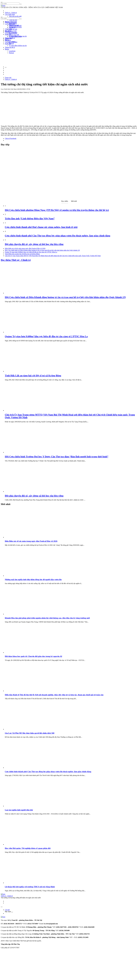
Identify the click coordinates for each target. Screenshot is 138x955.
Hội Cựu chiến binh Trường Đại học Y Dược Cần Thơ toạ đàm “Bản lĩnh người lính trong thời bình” (56, 456)
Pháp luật (8, 44)
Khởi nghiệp (13, 33)
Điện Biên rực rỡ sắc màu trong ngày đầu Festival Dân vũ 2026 (25, 248)
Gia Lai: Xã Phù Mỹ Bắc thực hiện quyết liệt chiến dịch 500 (29, 733)
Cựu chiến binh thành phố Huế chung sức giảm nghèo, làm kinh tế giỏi (41, 227)
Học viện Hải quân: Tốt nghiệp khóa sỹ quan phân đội (28, 848)
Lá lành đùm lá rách (15, 27)
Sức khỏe (8, 40)
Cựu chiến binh (10, 14)
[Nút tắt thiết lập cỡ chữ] (5, 67)
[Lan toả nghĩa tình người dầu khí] (20, 806)
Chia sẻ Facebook (10, 138)
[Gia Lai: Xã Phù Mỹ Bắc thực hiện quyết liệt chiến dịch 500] (20, 729)
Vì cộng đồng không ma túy (18, 45)
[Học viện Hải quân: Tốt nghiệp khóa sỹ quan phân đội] (20, 844)
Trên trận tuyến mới (15, 16)
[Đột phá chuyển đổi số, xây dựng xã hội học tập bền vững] (20, 491)
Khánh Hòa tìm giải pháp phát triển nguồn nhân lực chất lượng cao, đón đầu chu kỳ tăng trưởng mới (47, 618)
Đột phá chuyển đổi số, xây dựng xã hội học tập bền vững (34, 244)
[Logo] (3, 5)
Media (7, 49)
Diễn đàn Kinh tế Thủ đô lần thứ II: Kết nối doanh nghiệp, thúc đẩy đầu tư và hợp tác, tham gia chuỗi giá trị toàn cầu (54, 695)
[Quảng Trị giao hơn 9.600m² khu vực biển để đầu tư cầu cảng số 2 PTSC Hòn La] (20, 332)
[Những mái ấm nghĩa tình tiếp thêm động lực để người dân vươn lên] (20, 576)
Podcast (11, 43)
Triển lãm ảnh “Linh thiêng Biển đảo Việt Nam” (30, 218)
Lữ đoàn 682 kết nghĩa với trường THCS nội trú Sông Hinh (30, 887)
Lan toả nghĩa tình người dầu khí (19, 810)
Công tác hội (13, 20)
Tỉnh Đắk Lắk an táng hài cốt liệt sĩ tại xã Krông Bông (22, 254)
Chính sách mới (14, 35)
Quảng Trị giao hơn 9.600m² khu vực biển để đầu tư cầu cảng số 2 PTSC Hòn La (31, 252)
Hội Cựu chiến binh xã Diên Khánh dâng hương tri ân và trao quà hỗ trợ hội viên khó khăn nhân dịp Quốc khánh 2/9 (42, 250)
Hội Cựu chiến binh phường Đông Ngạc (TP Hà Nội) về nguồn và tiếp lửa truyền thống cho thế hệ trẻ (57, 210)
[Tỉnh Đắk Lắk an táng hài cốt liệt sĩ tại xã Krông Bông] (20, 371)
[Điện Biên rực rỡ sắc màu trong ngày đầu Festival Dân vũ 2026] (20, 537)
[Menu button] (1, 2)
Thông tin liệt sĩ (10, 47)
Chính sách (8, 29)
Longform (12, 51)
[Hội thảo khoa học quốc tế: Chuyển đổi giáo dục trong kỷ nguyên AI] (20, 652)
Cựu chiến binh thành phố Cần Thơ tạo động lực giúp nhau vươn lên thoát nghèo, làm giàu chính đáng (57, 235)
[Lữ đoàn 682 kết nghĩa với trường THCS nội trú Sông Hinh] (20, 883)
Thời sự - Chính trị (11, 12)
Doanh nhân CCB (10, 31)
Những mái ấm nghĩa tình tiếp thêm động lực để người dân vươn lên (33, 579)
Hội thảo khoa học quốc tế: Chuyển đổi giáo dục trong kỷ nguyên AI (33, 656)
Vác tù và (12, 27)
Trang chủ (8, 77)
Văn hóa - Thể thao (11, 42)
